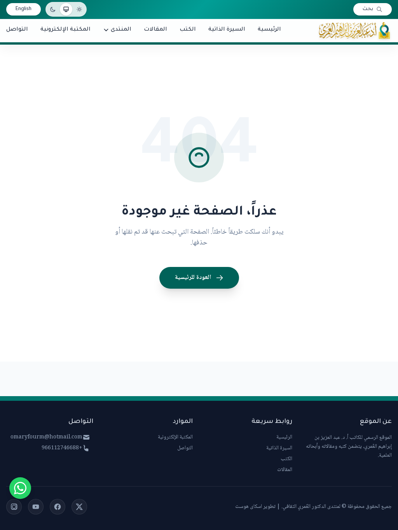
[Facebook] (57, 506)
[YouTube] (36, 506)
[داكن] (53, 9)
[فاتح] (79, 9)
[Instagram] (14, 506)
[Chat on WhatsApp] (20, 488)
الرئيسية (284, 437)
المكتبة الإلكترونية (175, 437)
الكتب (286, 459)
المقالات (284, 470)
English (23, 9)
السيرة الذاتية (279, 448)
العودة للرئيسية (193, 277)
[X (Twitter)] (79, 506)
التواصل (185, 448)
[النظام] (66, 9)
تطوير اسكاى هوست (255, 506)
